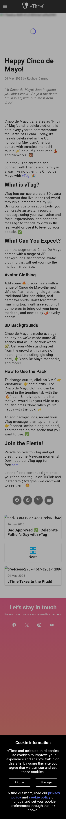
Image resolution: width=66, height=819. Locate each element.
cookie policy (39, 797)
